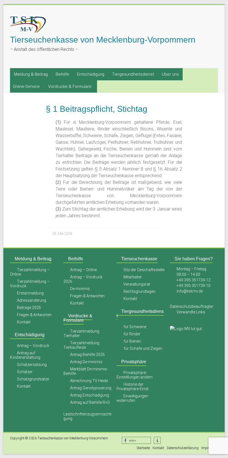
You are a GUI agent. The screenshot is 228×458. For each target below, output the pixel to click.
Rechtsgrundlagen (139, 291)
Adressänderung (31, 300)
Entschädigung (90, 74)
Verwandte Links (191, 312)
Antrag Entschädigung (89, 395)
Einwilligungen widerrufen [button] (132, 398)
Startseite (143, 448)
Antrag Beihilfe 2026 (87, 354)
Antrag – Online (83, 270)
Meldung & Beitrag (31, 74)
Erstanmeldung (30, 293)
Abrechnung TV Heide (89, 380)
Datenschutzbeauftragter (191, 306)
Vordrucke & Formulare (69, 86)
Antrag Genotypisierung (90, 388)
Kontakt (24, 322)
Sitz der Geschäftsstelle (143, 270)
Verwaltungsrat (136, 284)
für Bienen (132, 341)
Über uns (170, 74)
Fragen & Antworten (34, 315)
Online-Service (26, 86)
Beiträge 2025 (29, 307)
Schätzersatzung (32, 364)
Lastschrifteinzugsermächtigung (87, 416)
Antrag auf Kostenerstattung (25, 355)
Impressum (209, 448)
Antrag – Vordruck (33, 345)
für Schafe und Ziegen (143, 348)
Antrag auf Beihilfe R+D (90, 402)
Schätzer (25, 372)
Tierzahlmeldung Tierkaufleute (81, 345)
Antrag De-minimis (86, 362)
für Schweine (134, 327)
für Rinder (131, 334)
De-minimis (80, 288)
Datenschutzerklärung (183, 448)
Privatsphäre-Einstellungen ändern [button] (135, 374)
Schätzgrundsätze (33, 379)
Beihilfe (62, 74)
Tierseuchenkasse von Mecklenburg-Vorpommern (102, 39)
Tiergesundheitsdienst (133, 74)
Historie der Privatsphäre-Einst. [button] (133, 386)
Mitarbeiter (132, 277)
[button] (136, 440)
